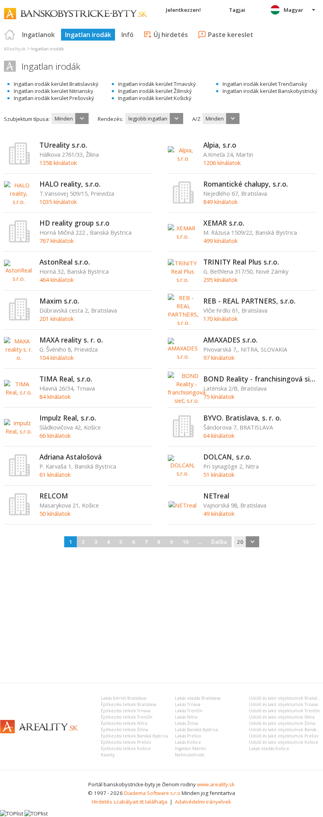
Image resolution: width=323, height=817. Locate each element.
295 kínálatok (220, 279)
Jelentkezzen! (183, 9)
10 (185, 541)
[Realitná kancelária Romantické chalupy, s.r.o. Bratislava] (183, 202)
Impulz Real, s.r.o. (67, 417)
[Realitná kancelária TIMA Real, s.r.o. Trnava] (18, 392)
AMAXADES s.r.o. (230, 339)
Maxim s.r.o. (59, 300)
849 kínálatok (220, 202)
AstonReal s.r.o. (64, 262)
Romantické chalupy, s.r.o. (245, 184)
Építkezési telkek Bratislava (128, 704)
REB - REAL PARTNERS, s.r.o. (249, 300)
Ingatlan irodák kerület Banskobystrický (270, 90)
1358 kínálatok (58, 163)
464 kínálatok (56, 279)
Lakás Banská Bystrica (196, 729)
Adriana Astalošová (70, 456)
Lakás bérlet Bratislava (124, 698)
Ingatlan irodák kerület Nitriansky (53, 90)
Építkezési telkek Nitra (124, 723)
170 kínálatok (220, 318)
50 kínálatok (55, 513)
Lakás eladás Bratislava (198, 698)
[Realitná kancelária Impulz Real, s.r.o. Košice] (18, 431)
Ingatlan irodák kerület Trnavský (157, 83)
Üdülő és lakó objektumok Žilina (282, 723)
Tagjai (237, 9)
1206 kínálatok (222, 163)
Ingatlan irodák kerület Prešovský (54, 98)
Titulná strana (10, 35)
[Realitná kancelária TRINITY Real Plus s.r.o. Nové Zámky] (182, 279)
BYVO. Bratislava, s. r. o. (242, 417)
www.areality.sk (216, 784)
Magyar (293, 9)
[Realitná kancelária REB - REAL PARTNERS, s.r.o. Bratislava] (183, 322)
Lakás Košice (188, 742)
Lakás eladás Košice (269, 748)
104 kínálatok (56, 357)
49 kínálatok (218, 513)
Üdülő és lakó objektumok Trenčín (284, 710)
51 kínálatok (218, 474)
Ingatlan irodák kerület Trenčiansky (265, 83)
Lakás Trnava (187, 704)
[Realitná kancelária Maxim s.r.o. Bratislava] (19, 319)
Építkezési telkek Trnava (125, 710)
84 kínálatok (55, 396)
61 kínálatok (55, 474)
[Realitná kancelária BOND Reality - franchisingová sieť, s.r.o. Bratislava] (187, 400)
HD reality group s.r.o (74, 223)
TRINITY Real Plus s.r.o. (241, 262)
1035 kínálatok (58, 202)
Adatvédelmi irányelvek (203, 801)
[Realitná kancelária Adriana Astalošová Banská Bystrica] (19, 475)
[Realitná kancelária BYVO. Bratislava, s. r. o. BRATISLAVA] (183, 436)
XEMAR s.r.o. (223, 223)
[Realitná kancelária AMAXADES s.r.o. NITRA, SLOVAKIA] (183, 356)
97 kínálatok (218, 357)
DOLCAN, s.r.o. (227, 456)
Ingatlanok (38, 34)
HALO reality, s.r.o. (69, 184)
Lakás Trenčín (188, 710)
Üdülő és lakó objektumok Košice (283, 742)
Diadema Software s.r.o (152, 793)
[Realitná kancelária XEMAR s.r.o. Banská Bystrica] (182, 236)
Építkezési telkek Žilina (124, 729)
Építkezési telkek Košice (126, 748)
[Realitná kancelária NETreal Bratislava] (183, 505)
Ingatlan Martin (190, 748)
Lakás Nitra (186, 717)
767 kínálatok (56, 241)
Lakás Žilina (186, 723)
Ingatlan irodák (88, 34)
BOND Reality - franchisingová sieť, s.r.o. (259, 378)
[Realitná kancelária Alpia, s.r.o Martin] (182, 158)
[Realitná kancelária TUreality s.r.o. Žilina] (19, 163)
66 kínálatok (55, 435)
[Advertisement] (161, 614)
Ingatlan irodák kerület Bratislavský (56, 83)
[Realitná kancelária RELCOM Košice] (19, 514)
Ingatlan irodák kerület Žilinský (155, 90)
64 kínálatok (218, 435)
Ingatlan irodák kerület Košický (154, 98)
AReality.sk (15, 49)
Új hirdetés (171, 34)
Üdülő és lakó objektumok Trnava (283, 704)
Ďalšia (219, 541)
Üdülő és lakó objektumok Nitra (282, 717)
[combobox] (70, 118)
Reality (108, 755)
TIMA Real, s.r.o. (65, 378)
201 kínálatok (56, 318)
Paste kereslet (230, 34)
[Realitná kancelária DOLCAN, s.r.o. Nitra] (182, 473)
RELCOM (53, 495)
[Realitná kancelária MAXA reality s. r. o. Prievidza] (18, 357)
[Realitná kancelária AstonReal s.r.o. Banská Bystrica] (18, 278)
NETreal (216, 495)
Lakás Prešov (188, 736)
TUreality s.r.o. (63, 145)
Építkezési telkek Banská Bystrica (134, 736)
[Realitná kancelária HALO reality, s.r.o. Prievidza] (18, 202)
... (200, 541)
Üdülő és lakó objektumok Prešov (283, 736)
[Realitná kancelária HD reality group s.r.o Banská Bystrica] (19, 241)
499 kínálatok (220, 241)
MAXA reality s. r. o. (71, 339)
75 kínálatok (218, 396)
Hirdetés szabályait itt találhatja (129, 801)
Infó (127, 34)
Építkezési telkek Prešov (126, 742)
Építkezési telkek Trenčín (126, 717)
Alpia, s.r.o (219, 145)
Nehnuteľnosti (189, 755)
